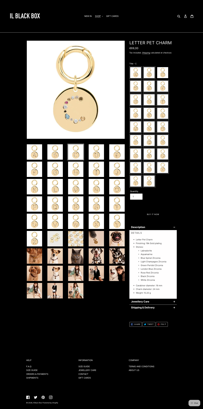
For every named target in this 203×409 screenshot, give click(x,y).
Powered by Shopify (50, 403)
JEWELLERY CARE (87, 370)
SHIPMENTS (32, 377)
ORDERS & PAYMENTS (37, 374)
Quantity (134, 191)
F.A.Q (28, 366)
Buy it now (153, 214)
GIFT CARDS (84, 377)
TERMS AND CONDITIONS (141, 366)
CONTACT (83, 374)
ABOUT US (134, 370)
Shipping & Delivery (143, 307)
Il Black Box (37, 403)
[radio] (135, 72)
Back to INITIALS (103, 342)
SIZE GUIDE (32, 370)
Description (138, 227)
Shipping (146, 52)
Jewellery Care (140, 301)
